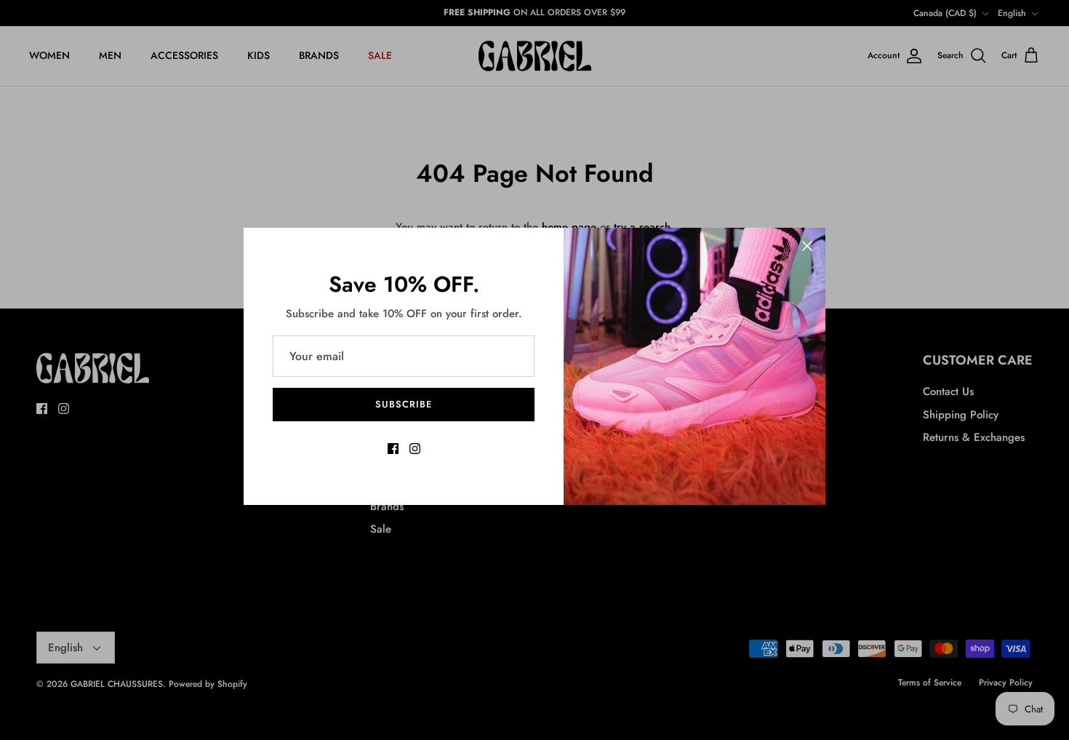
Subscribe (403, 404)
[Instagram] (414, 448)
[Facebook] (393, 448)
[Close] (807, 246)
